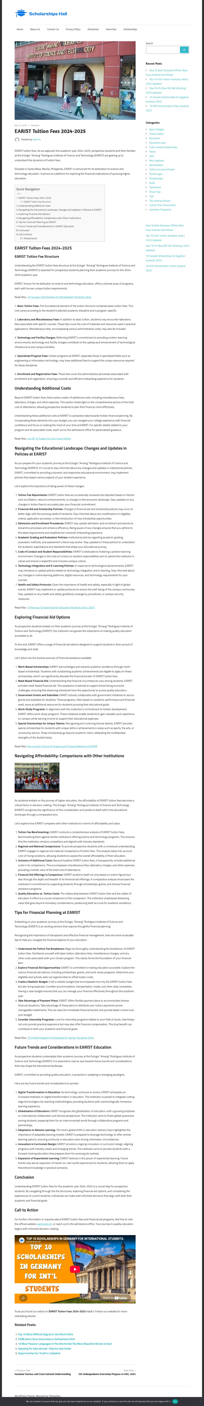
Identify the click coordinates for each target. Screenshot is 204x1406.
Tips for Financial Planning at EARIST (37, 222)
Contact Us (53, 29)
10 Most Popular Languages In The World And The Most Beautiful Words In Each (65, 1344)
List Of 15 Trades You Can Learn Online (49, 439)
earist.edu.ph (44, 1224)
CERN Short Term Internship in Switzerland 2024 (46, 1339)
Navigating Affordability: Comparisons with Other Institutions (50, 218)
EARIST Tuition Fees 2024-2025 (35, 198)
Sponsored (155, 187)
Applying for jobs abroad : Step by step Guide (44, 1348)
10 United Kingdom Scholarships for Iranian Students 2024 (60, 1038)
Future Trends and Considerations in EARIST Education (46, 226)
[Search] (184, 49)
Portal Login (155, 174)
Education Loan (157, 143)
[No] (200, 1401)
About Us (35, 29)
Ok (175, 1401)
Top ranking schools (159, 201)
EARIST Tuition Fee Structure (37, 201)
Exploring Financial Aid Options (34, 214)
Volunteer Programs (160, 210)
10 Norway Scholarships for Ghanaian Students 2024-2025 (61, 607)
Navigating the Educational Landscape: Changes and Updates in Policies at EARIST (60, 210)
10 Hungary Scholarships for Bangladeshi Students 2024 (59, 297)
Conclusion (24, 230)
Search (149, 43)
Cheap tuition (156, 134)
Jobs (151, 156)
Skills (152, 183)
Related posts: (30, 238)
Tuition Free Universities (162, 205)
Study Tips (155, 192)
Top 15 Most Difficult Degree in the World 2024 (45, 1334)
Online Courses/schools (162, 169)
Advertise (111, 29)
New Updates (156, 161)
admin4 (37, 139)
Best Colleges (156, 129)
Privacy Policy (73, 29)
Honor (152, 152)
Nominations (156, 165)
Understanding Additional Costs (34, 205)
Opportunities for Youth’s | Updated (39, 1353)
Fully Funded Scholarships (163, 147)
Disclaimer (93, 29)
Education (35, 125)
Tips (151, 196)
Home (20, 29)
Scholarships (130, 29)
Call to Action (25, 234)
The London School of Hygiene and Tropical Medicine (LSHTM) (62, 746)
